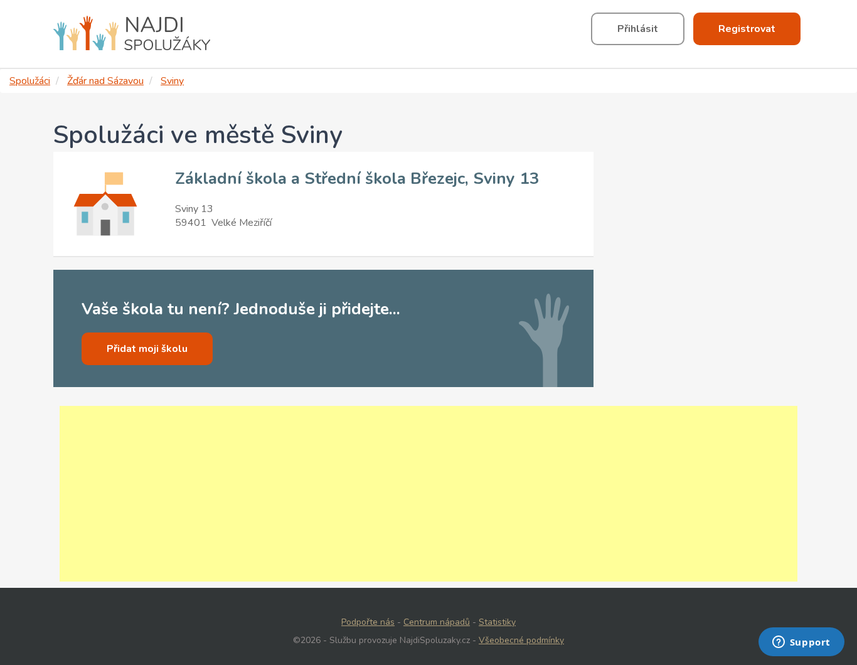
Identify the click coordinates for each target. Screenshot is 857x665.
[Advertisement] (428, 494)
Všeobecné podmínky (521, 640)
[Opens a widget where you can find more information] (801, 643)
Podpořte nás (368, 622)
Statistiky (497, 622)
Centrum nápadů (436, 622)
